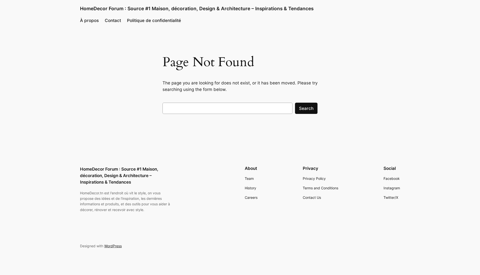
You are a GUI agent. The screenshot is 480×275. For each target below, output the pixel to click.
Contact (113, 20)
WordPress (113, 246)
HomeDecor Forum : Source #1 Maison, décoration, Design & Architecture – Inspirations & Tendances (197, 8)
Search (306, 108)
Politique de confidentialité (154, 20)
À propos (89, 20)
